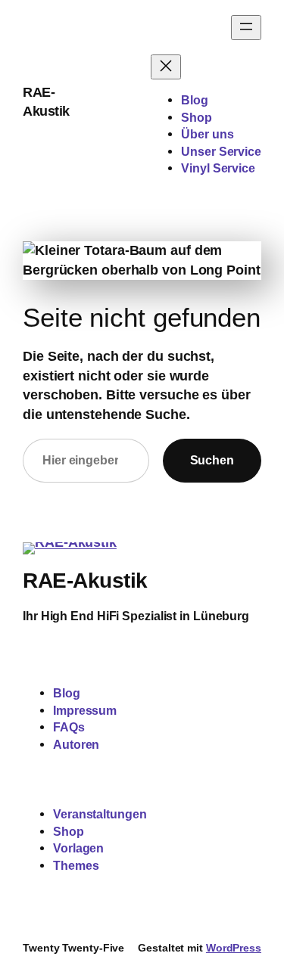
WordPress (233, 948)
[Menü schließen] (166, 66)
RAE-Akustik (85, 580)
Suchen (212, 460)
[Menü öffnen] (246, 27)
